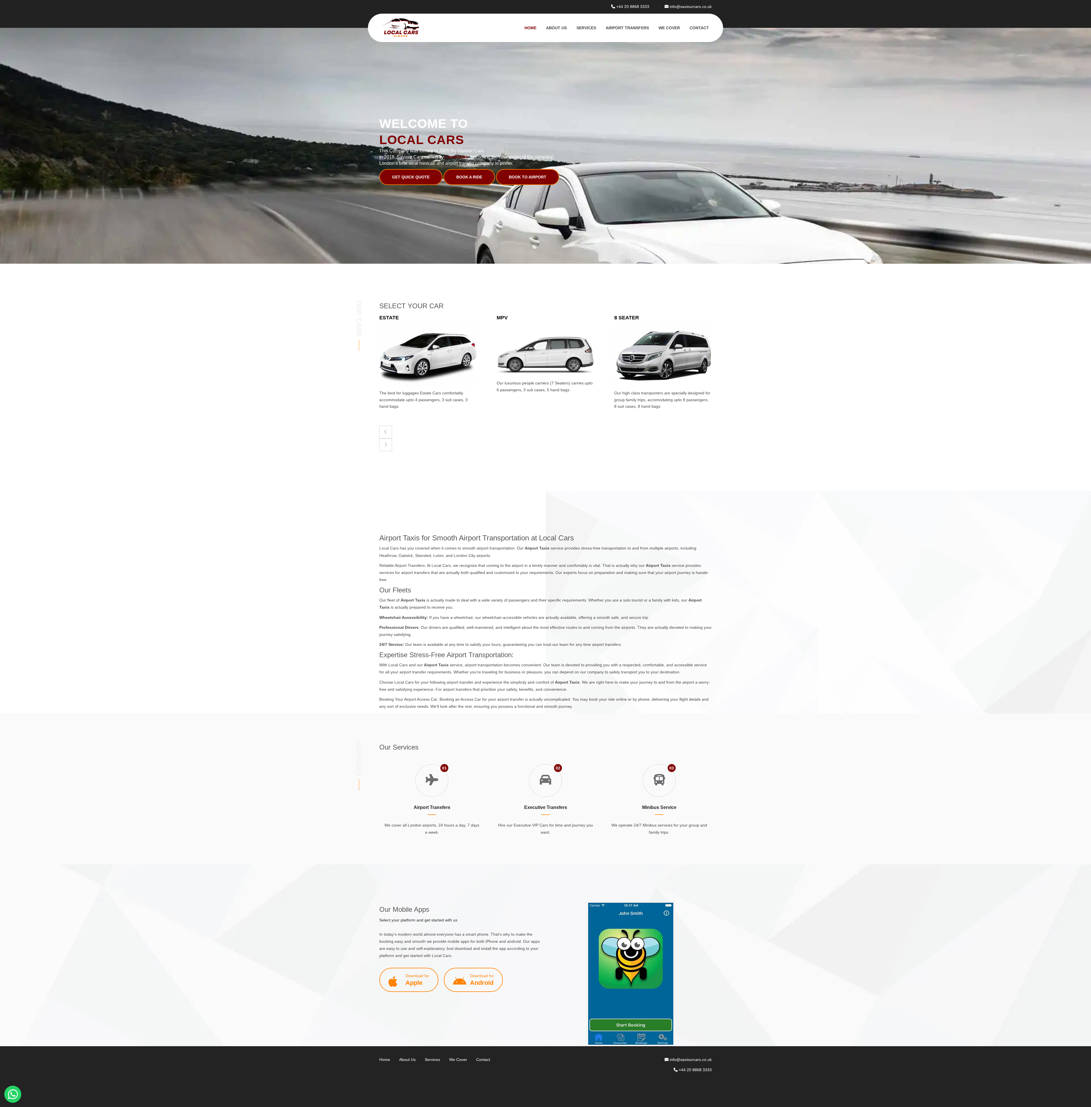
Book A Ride (469, 177)
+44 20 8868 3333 (632, 6)
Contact (699, 28)
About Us (556, 28)
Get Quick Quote (411, 177)
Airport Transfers (627, 28)
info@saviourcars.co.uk (691, 6)
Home (530, 28)
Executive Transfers (545, 807)
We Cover (669, 28)
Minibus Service (659, 807)
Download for (417, 979)
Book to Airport (527, 177)
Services (586, 28)
